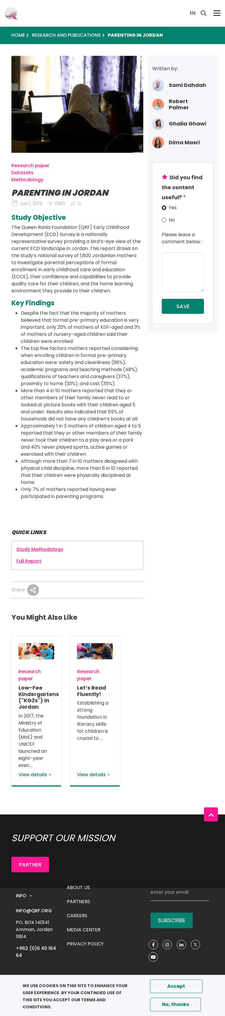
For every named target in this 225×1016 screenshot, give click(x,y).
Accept (176, 986)
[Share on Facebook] (33, 590)
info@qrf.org (34, 910)
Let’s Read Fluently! (91, 691)
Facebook (153, 944)
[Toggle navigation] (217, 13)
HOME (18, 35)
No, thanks (175, 1004)
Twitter (195, 944)
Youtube (153, 957)
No (172, 220)
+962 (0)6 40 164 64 (36, 952)
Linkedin (181, 944)
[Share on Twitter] (33, 590)
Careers (77, 915)
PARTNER (30, 864)
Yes (173, 207)
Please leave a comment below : (182, 238)
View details (32, 774)
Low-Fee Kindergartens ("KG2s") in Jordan (38, 697)
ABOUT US (78, 887)
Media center (83, 929)
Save (183, 306)
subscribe (171, 920)
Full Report (28, 561)
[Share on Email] (33, 590)
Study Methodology (39, 549)
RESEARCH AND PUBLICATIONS (66, 35)
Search (203, 13)
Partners (78, 901)
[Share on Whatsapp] (33, 590)
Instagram (167, 944)
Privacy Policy (85, 943)
